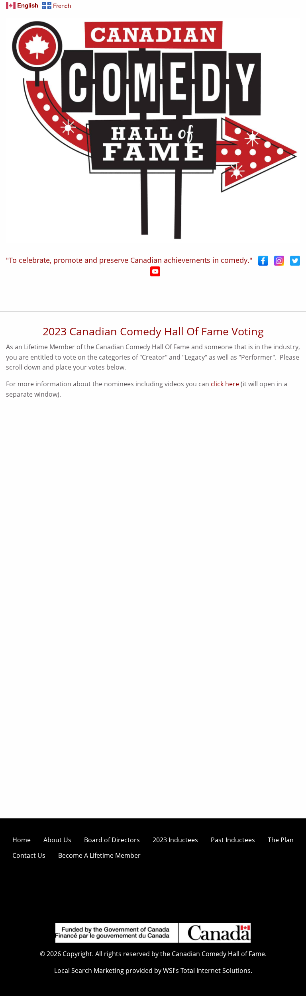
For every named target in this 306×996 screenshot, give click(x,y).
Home (21, 840)
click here (225, 384)
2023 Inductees (175, 840)
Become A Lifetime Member (99, 855)
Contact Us (28, 855)
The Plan (281, 840)
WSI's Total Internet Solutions (207, 970)
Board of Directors (112, 840)
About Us (57, 840)
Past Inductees (233, 840)
